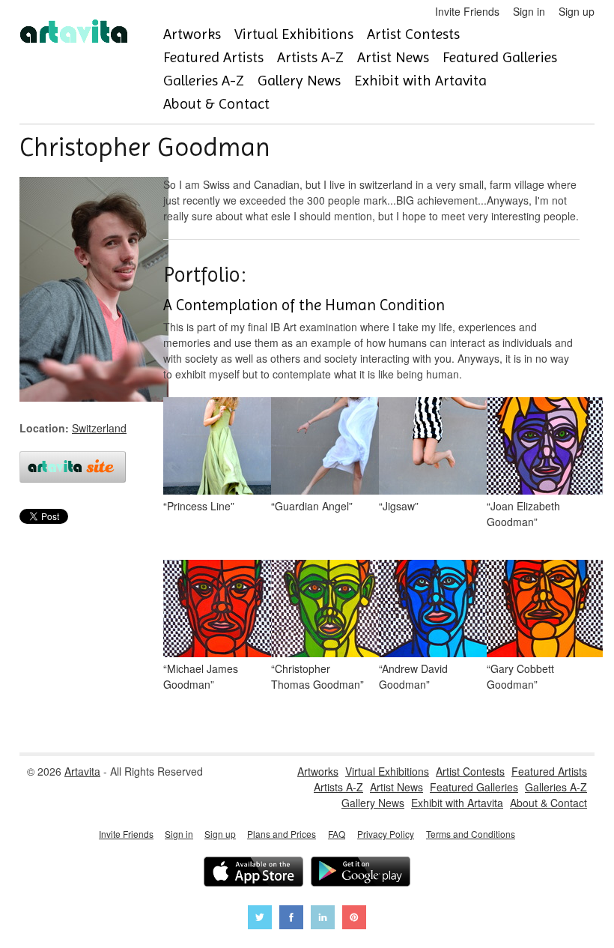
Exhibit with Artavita (420, 80)
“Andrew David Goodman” (413, 676)
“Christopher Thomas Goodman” (317, 676)
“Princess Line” (198, 505)
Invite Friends (467, 11)
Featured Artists (213, 57)
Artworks (192, 34)
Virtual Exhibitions (293, 34)
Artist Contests (413, 34)
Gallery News (299, 80)
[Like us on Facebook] (291, 919)
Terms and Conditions (470, 833)
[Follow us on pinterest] (354, 919)
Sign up (577, 11)
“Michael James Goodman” (200, 676)
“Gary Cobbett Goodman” (520, 676)
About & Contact (216, 103)
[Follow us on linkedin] (323, 919)
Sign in (529, 11)
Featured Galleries (500, 57)
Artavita (82, 771)
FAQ (336, 833)
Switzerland (99, 427)
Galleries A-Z (203, 80)
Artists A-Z (310, 57)
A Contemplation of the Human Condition (304, 305)
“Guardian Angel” (312, 505)
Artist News (393, 57)
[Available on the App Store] (253, 873)
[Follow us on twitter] (260, 919)
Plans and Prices (281, 833)
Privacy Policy (385, 833)
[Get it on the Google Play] (360, 873)
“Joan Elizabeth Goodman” (523, 513)
